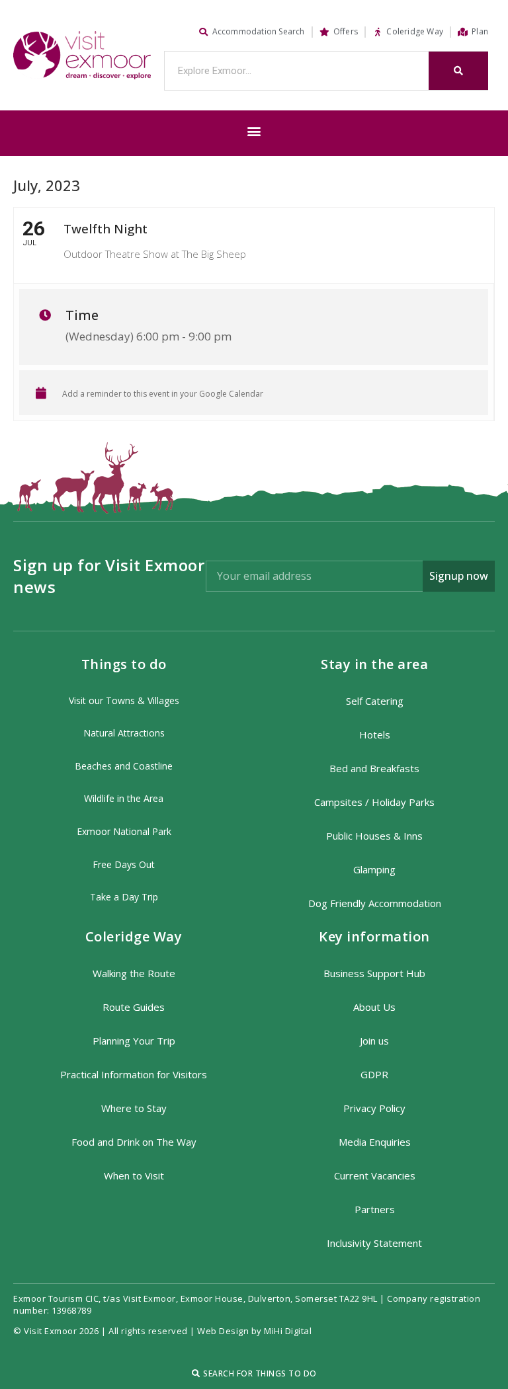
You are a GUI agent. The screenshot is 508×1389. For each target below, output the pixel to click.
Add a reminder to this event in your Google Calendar (162, 393)
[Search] (458, 71)
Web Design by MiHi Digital (255, 1331)
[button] (254, 131)
